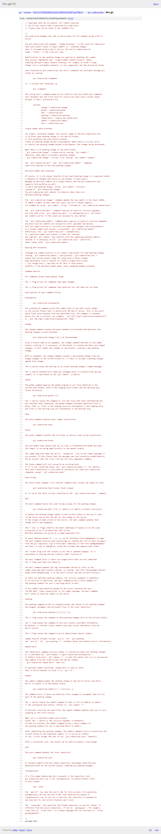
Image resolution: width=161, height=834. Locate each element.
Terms (29, 830)
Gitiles (15, 830)
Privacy (22, 830)
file (70, 18)
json (156, 830)
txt (150, 830)
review (27, 12)
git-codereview (96, 12)
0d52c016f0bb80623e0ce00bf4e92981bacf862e (58, 12)
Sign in (155, 4)
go (20, 12)
